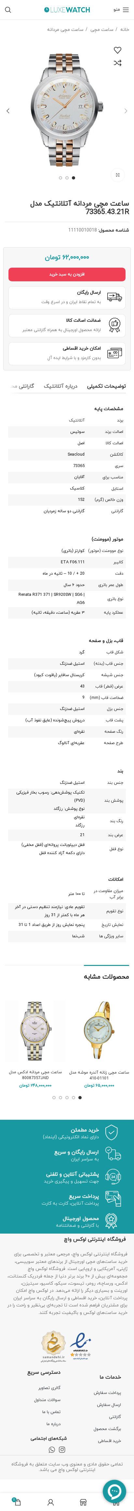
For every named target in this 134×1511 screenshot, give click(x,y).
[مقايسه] (118, 63)
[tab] (106, 386)
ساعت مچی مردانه (65, 30)
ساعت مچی (101, 30)
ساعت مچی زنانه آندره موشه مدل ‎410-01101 (99, 1075)
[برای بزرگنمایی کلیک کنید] (117, 174)
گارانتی (115, 1417)
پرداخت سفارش (107, 1393)
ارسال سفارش (109, 1405)
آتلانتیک (77, 420)
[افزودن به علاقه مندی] (118, 50)
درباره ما (53, 1424)
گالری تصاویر (49, 1388)
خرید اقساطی (109, 1441)
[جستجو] (8, 9)
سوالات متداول (47, 1400)
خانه (124, 30)
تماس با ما (51, 1412)
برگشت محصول (107, 1429)
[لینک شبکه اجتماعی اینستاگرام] (62, 1449)
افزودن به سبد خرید (67, 274)
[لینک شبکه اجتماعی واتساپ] (52, 1449)
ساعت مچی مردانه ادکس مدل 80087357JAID (35, 1075)
